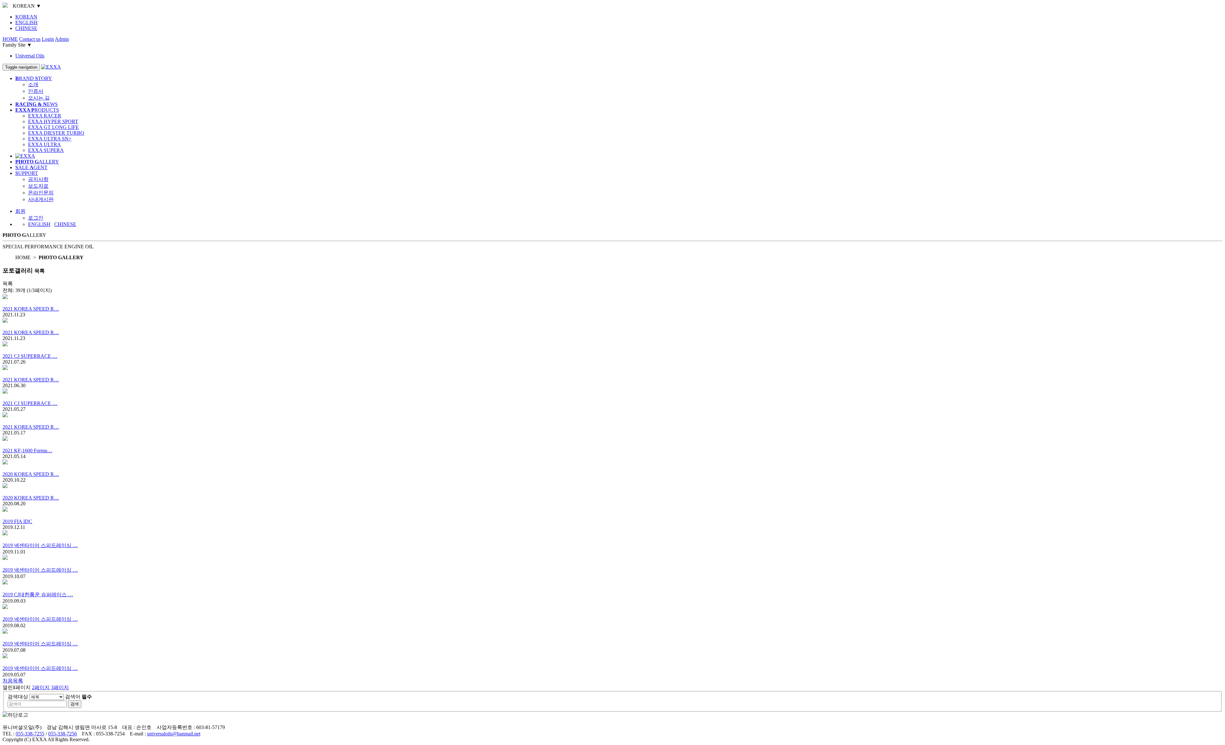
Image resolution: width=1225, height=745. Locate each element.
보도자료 (38, 186)
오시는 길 (39, 98)
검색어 (78, 696)
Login (48, 39)
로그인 (35, 218)
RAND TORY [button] (33, 78)
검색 (75, 704)
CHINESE (26, 28)
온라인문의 (41, 192)
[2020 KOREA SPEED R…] (612, 465)
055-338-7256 (62, 733)
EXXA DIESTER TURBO (56, 133)
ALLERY (37, 161)
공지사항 (38, 179)
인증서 (35, 91)
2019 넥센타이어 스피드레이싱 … (40, 545)
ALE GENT (31, 167)
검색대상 (18, 696)
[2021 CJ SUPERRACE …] (612, 347)
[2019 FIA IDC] (612, 513)
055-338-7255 (30, 733)
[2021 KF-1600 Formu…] (612, 442)
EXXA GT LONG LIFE (53, 127)
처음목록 (13, 680)
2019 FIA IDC (17, 521)
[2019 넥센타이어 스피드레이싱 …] (612, 536)
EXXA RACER (44, 115)
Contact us (30, 39)
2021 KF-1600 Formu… (27, 450)
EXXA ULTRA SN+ (49, 138)
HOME (10, 39)
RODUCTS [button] (37, 110)
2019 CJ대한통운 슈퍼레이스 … (38, 594)
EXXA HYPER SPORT (53, 121)
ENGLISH (26, 22)
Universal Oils (29, 55)
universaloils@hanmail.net (173, 733)
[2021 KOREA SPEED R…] (612, 300)
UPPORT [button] (26, 173)
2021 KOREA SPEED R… (31, 309)
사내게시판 (41, 199)
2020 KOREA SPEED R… (31, 474)
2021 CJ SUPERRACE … (30, 356)
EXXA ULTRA (44, 144)
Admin (62, 39)
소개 (33, 84)
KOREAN (26, 16)
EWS (36, 104)
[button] (20, 211)
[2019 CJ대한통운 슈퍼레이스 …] (612, 585)
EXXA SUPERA (46, 150)
